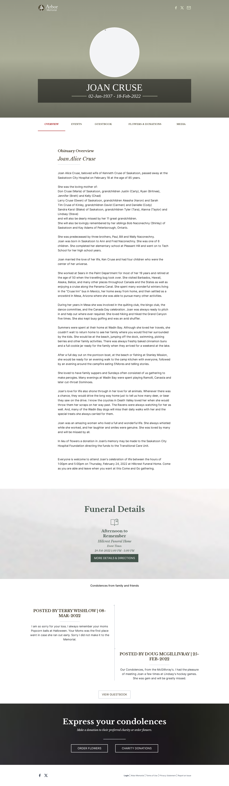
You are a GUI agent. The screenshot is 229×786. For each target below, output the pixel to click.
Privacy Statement (168, 775)
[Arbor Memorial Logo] (48, 7)
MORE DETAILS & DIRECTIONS (114, 558)
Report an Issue (184, 775)
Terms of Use (151, 775)
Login (126, 775)
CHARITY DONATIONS (137, 748)
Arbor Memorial (137, 775)
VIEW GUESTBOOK (114, 694)
